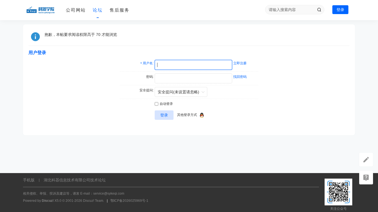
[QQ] (201, 115)
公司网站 (76, 10)
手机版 (29, 180)
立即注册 (240, 63)
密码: (150, 77)
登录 (340, 9)
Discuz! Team (93, 201)
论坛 (98, 10)
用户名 (148, 63)
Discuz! (48, 201)
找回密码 (240, 77)
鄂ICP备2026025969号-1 (129, 201)
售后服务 (120, 10)
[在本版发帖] (366, 159)
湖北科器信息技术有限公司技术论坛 (75, 180)
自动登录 (166, 104)
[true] (319, 9)
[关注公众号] (366, 177)
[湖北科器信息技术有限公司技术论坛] (42, 10)
